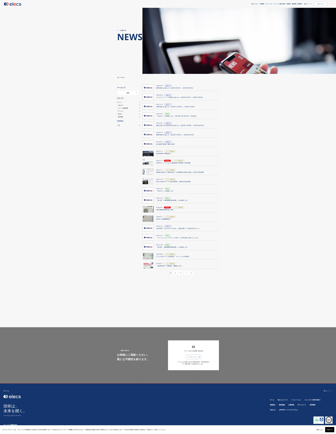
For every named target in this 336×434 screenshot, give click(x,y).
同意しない (319, 430)
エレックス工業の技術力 (280, 4)
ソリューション (269, 4)
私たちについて (255, 4)
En (311, 3)
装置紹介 (289, 4)
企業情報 (262, 4)
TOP (118, 77)
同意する (329, 430)
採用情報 (299, 4)
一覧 (118, 125)
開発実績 (294, 4)
